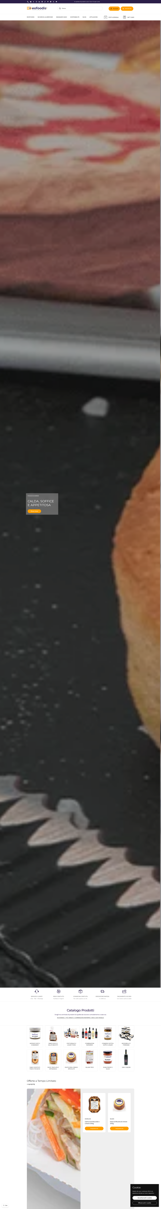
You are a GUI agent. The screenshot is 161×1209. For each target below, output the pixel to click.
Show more (25, 511)
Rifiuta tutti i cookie (144, 1203)
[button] (127, 9)
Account (115, 8)
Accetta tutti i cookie (145, 1198)
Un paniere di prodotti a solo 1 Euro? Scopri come (87, 1)
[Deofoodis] (37, 8)
